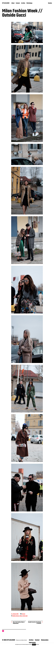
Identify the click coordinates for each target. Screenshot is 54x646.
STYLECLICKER (5, 3)
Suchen (50, 3)
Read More (37, 644)
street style (24, 616)
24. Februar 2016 (14, 614)
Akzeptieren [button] (34, 644)
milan (20, 616)
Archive (23, 3)
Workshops (29, 3)
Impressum (32, 642)
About (13, 3)
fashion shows (15, 616)
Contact (18, 3)
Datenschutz (44, 640)
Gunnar (23, 614)
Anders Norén (24, 640)
